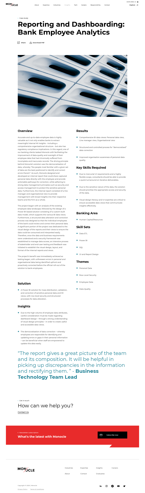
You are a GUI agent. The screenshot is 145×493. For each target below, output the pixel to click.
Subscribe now (112, 435)
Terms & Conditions (37, 489)
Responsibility (96, 5)
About (37, 5)
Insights (67, 5)
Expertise (46, 5)
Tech (75, 5)
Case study (23, 18)
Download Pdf (38, 43)
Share (23, 43)
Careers (84, 5)
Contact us (23, 412)
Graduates (100, 474)
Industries (56, 5)
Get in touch (24, 401)
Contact (107, 5)
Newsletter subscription (28, 433)
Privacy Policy (22, 489)
